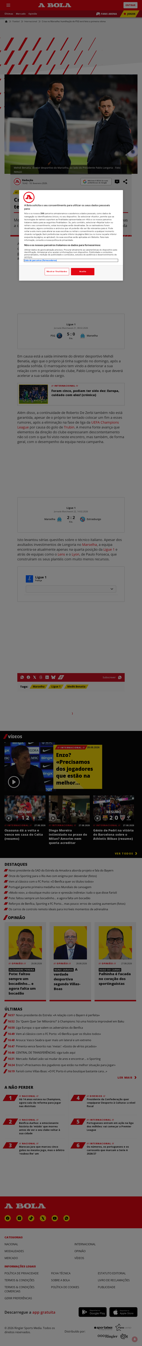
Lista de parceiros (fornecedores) (40, 260)
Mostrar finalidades (57, 271)
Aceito (82, 271)
